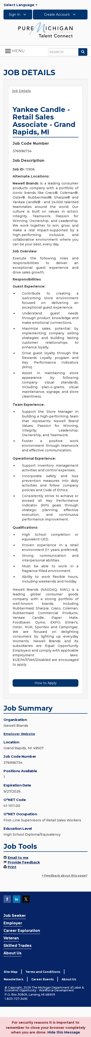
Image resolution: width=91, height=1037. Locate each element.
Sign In (15, 14)
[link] (46, 29)
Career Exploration (22, 930)
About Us (12, 953)
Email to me (18, 858)
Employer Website (19, 734)
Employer (13, 923)
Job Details (21, 91)
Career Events (42, 979)
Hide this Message (63, 1032)
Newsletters (13, 979)
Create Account (57, 14)
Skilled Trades (18, 945)
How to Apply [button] (46, 683)
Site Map (11, 972)
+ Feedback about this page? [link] (65, 875)
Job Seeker (15, 915)
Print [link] (12, 867)
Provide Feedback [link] (24, 862)
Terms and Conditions (42, 972)
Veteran (11, 938)
